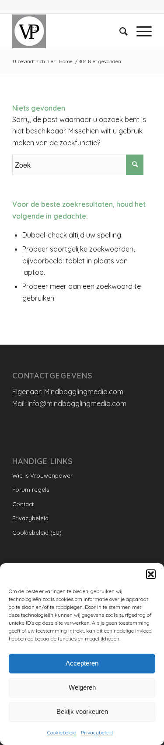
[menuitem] (119, 31)
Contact (23, 503)
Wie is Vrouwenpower (42, 475)
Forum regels (30, 489)
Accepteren (82, 663)
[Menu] (140, 31)
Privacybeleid (97, 732)
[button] (151, 574)
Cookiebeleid (62, 732)
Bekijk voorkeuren (82, 711)
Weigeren (82, 687)
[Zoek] (119, 31)
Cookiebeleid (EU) (37, 532)
